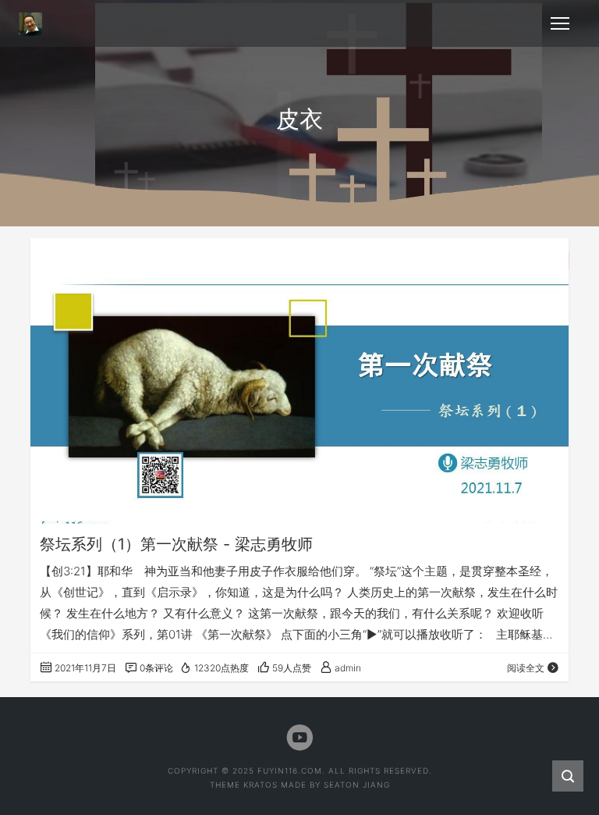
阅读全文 (525, 668)
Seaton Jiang (357, 784)
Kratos (260, 784)
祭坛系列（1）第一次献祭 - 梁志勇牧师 (176, 544)
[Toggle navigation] (560, 23)
